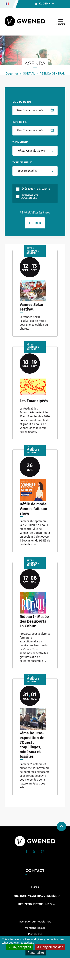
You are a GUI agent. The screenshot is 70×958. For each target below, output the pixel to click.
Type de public (22, 162)
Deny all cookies (51, 947)
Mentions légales (35, 927)
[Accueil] (25, 22)
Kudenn (45, 4)
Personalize (35, 952)
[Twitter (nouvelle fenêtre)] (34, 852)
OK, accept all (21, 947)
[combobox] (35, 151)
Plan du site (35, 934)
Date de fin (19, 122)
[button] (26, 851)
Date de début (21, 102)
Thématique (20, 142)
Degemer (12, 73)
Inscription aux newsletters (35, 921)
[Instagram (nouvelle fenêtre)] (42, 852)
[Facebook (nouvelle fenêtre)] (26, 852)
